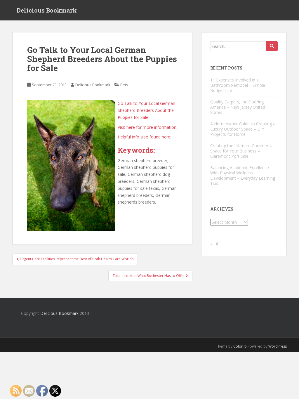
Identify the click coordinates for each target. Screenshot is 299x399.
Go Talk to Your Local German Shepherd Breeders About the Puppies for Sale (146, 110)
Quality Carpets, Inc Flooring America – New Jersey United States (237, 107)
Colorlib (240, 346)
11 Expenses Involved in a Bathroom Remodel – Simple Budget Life (237, 85)
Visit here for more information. (147, 127)
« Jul (214, 244)
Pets (124, 84)
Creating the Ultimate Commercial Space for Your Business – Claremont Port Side (242, 151)
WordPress (277, 346)
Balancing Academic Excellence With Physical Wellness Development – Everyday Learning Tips (242, 175)
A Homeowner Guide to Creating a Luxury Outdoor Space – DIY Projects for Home (242, 129)
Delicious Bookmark (47, 10)
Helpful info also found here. (144, 137)
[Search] (272, 46)
